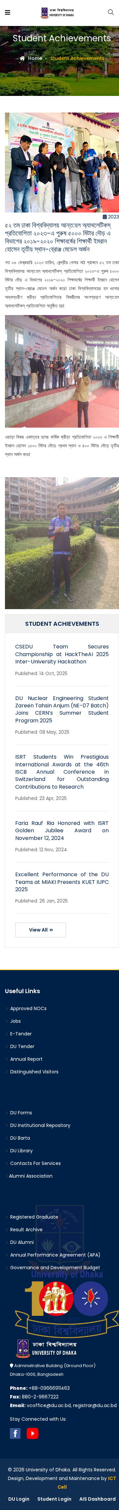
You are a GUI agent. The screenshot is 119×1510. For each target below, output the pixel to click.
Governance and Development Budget (54, 1267)
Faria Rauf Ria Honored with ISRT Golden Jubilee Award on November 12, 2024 (62, 830)
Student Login (54, 1499)
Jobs (15, 1021)
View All (39, 930)
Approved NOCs (28, 1008)
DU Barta (19, 1138)
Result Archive (26, 1229)
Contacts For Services (35, 1163)
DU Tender (21, 1046)
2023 (113, 216)
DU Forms (20, 1112)
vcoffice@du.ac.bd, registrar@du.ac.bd (63, 1405)
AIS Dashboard (97, 1499)
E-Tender (20, 1033)
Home (34, 58)
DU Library (21, 1150)
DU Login (18, 1499)
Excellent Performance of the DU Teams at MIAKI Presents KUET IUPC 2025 (62, 882)
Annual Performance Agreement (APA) (54, 1255)
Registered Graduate (33, 1217)
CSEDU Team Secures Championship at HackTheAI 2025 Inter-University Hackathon (62, 654)
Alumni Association (31, 1176)
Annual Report (26, 1059)
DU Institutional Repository (39, 1125)
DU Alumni (21, 1242)
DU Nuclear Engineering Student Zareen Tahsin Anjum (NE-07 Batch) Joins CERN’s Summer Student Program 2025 (62, 709)
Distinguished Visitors (34, 1071)
